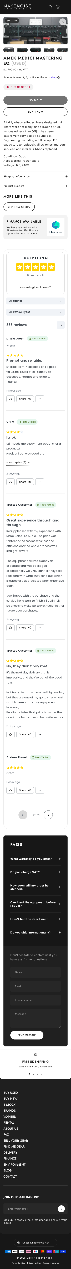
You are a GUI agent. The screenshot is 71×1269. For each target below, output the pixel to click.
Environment (14, 1165)
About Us (10, 1129)
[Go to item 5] (62, 50)
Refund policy (18, 1263)
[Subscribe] (61, 1208)
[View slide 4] (42, 1074)
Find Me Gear (14, 1147)
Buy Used (10, 1093)
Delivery (10, 1153)
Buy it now (35, 111)
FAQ (6, 1135)
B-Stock (9, 1105)
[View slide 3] (38, 1074)
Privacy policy (34, 1263)
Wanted (9, 1117)
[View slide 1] (29, 1074)
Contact (10, 1177)
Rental (8, 1123)
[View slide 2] (33, 1074)
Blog (7, 1171)
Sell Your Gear (15, 1141)
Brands (9, 1111)
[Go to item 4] (49, 50)
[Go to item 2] (22, 50)
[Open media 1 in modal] (62, 21)
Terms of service (51, 1263)
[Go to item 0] (8, 50)
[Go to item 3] (35, 50)
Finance (10, 1159)
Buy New (10, 1099)
